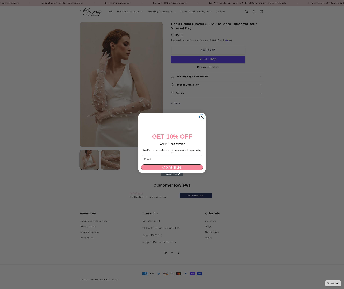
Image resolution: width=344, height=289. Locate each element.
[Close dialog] (201, 116)
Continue (172, 167)
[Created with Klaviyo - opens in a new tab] (172, 174)
